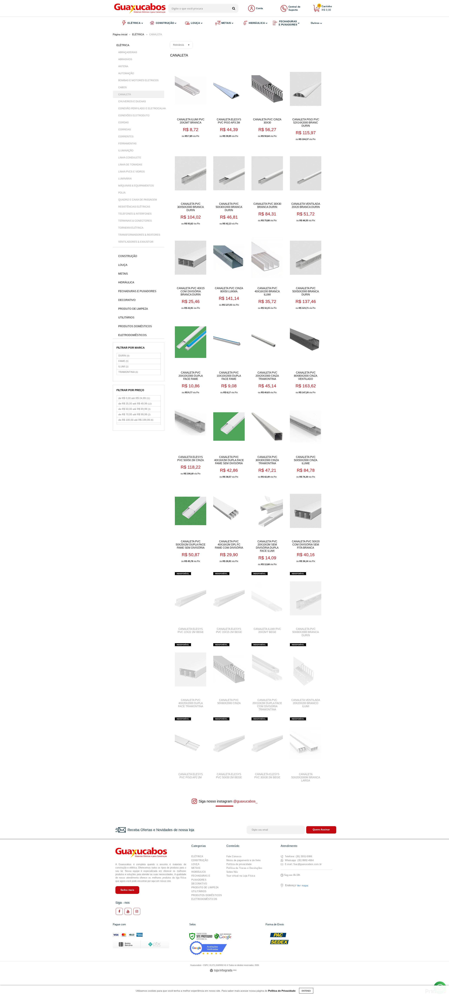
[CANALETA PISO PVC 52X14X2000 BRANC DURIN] (305, 103)
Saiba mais (127, 889)
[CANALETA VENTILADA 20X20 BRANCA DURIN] (305, 185)
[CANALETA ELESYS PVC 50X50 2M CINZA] (190, 438)
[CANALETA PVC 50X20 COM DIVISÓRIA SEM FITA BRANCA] (305, 525)
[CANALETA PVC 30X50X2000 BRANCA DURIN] (190, 187)
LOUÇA (195, 864)
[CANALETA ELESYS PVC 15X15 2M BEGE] (229, 604)
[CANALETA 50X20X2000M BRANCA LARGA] (305, 751)
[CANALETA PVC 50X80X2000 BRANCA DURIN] (305, 605)
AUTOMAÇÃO (126, 73)
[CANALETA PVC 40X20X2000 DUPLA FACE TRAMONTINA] (190, 676)
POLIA (121, 192)
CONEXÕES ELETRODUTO (133, 115)
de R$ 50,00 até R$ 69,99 (134, 409)
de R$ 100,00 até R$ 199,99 (135, 419)
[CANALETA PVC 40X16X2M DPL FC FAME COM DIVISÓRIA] (229, 525)
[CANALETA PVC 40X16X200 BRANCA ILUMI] (267, 271)
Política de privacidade (239, 864)
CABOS (122, 87)
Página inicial (120, 34)
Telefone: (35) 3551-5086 (298, 856)
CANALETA (124, 94)
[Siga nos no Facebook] (119, 911)
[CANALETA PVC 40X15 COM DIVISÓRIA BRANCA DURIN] (190, 271)
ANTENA (123, 66)
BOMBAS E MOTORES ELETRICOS (138, 80)
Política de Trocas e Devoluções (244, 868)
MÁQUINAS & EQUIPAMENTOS (136, 185)
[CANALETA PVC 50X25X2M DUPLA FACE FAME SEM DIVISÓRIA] (190, 525)
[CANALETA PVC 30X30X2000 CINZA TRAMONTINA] (267, 440)
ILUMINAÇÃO (125, 150)
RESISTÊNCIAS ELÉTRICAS (134, 206)
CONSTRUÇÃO (199, 860)
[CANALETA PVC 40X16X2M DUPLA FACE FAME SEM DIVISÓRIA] (229, 440)
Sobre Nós (232, 872)
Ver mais (196, 133)
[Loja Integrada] (223, 970)
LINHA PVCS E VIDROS (131, 171)
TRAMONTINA (128, 372)
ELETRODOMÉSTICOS (204, 899)
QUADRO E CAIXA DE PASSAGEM (136, 199)
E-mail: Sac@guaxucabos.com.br (303, 864)
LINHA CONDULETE (129, 157)
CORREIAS (124, 129)
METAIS (195, 868)
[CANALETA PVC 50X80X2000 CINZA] (229, 675)
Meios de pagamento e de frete (243, 860)
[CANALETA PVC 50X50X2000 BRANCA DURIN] (305, 271)
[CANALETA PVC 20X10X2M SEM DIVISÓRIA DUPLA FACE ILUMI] (267, 526)
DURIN (123, 355)
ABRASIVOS (125, 59)
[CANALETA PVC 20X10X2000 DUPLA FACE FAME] (190, 356)
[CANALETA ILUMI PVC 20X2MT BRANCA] (190, 101)
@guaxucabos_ (245, 801)
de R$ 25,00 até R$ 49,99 (135, 403)
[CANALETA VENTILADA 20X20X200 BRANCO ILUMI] (305, 676)
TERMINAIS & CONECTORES (135, 220)
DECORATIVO (199, 883)
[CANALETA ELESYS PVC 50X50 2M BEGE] (229, 749)
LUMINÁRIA (125, 178)
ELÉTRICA (138, 34)
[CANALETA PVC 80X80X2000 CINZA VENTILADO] (305, 356)
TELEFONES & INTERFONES (135, 213)
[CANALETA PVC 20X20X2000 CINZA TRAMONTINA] (267, 356)
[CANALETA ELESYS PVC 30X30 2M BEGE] (267, 749)
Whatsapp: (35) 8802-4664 (299, 860)
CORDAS (123, 122)
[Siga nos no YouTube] (128, 911)
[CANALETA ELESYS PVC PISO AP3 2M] (229, 101)
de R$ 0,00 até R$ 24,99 (134, 398)
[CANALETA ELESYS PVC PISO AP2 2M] (190, 749)
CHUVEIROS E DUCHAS (132, 101)
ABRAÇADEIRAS (127, 52)
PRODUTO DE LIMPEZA (205, 887)
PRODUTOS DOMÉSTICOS (206, 895)
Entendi (306, 990)
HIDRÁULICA (198, 872)
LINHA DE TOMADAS (130, 164)
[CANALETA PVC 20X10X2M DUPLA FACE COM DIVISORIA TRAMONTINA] (267, 678)
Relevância (178, 45)
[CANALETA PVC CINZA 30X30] (267, 101)
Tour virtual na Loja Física (240, 875)
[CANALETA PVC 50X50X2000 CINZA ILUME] (305, 440)
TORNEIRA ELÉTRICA (130, 227)
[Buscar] (234, 8)
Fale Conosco (234, 856)
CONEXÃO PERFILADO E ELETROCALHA (139, 108)
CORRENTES (125, 136)
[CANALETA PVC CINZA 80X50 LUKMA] (229, 270)
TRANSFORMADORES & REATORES (139, 234)
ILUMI (123, 366)
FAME (123, 361)
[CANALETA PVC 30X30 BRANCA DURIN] (267, 185)
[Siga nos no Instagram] (136, 911)
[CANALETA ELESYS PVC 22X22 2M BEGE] (190, 604)
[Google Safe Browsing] (223, 936)
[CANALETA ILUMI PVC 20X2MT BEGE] (267, 604)
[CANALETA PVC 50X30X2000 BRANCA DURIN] (229, 187)
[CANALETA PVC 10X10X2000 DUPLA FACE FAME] (229, 356)
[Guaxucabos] (140, 8)
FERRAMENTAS (127, 143)
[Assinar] (321, 830)
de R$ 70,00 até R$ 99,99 (134, 414)
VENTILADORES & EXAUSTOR (135, 241)
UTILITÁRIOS (199, 891)
